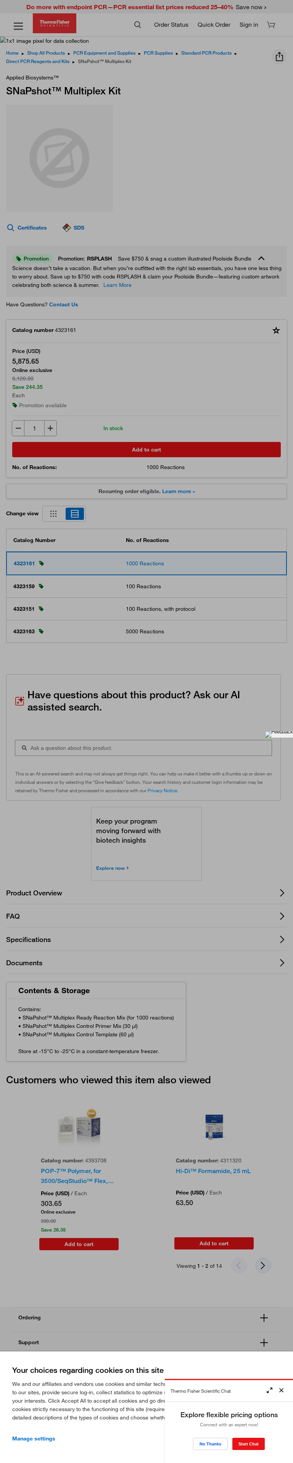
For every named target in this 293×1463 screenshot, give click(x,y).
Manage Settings (33, 1438)
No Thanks (210, 1444)
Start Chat (248, 1444)
